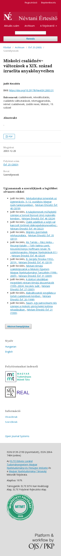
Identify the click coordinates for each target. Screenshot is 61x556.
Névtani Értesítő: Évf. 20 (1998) (30, 298)
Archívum (30, 25)
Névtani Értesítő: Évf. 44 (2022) (27, 228)
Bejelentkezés (48, 2)
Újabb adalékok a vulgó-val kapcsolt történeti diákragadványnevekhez (33, 223)
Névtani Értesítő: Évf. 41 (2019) (35, 262)
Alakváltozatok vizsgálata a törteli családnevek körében (33, 294)
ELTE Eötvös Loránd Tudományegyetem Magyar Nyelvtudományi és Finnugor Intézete (27, 464)
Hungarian (10, 346)
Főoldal (7, 47)
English (9, 351)
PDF (10, 136)
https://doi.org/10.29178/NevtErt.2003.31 (31, 90)
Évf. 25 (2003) (35, 47)
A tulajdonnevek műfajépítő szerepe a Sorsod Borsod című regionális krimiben (33, 215)
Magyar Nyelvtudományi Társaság (27, 471)
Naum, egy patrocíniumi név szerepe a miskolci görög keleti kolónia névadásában (33, 306)
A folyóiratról (47, 25)
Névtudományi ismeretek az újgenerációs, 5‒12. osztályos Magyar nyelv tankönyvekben (33, 202)
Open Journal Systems (17, 436)
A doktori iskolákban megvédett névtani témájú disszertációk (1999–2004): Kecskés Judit (32, 283)
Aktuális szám (11, 25)
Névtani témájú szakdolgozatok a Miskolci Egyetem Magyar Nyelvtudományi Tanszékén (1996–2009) (34, 270)
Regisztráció (31, 2)
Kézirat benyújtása (18, 326)
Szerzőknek (11, 421)
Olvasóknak (11, 416)
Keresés (30, 38)
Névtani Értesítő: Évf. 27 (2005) (30, 287)
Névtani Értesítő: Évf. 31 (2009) (35, 275)
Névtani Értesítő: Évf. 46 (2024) (38, 218)
